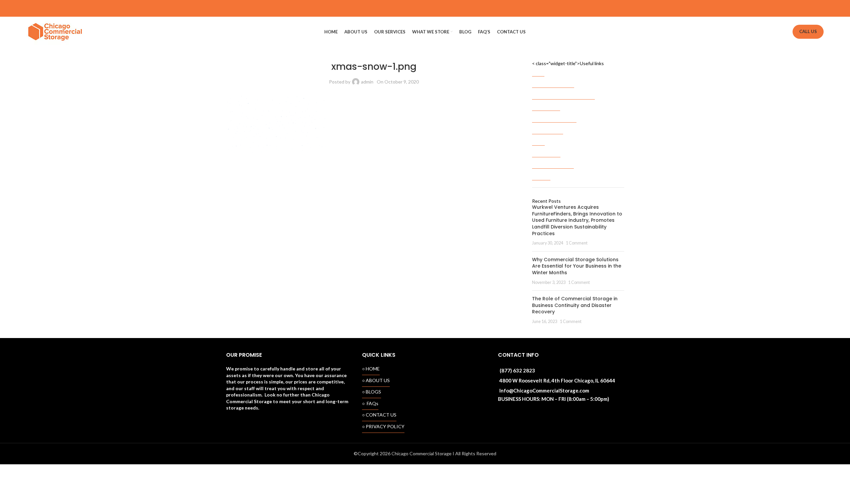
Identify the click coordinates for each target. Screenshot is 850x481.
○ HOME (371, 368)
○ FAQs (370, 403)
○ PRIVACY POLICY (383, 426)
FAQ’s (538, 139)
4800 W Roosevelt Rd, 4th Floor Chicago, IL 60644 (557, 380)
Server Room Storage (554, 116)
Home (538, 70)
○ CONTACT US (379, 415)
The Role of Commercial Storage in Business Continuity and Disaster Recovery (575, 305)
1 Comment (576, 243)
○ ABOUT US (376, 380)
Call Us (808, 31)
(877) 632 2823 (517, 370)
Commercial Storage (553, 81)
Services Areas (547, 128)
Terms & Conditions (553, 162)
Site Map (541, 174)
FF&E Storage (546, 104)
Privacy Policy (546, 151)
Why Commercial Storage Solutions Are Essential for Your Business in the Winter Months (576, 266)
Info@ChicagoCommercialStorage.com (544, 390)
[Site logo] (55, 31)
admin (367, 82)
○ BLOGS (371, 391)
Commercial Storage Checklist (563, 93)
